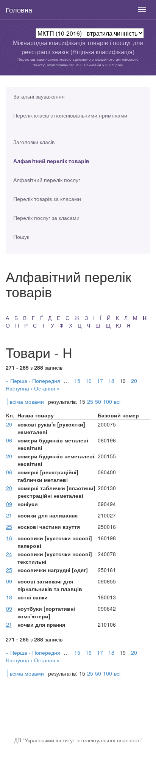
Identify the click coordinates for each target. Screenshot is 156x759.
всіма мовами (27, 401)
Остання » (47, 388)
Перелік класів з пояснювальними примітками (70, 115)
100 (107, 401)
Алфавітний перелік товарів (51, 161)
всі (117, 401)
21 (9, 515)
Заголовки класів (34, 142)
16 (89, 380)
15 (77, 380)
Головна (19, 9)
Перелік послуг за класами (46, 217)
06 (9, 440)
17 (100, 380)
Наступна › (19, 388)
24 (9, 554)
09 (9, 504)
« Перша (16, 380)
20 (134, 380)
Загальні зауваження (39, 96)
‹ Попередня (44, 380)
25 (90, 401)
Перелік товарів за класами (47, 198)
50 (98, 401)
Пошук (21, 236)
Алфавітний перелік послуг (46, 179)
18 (111, 380)
